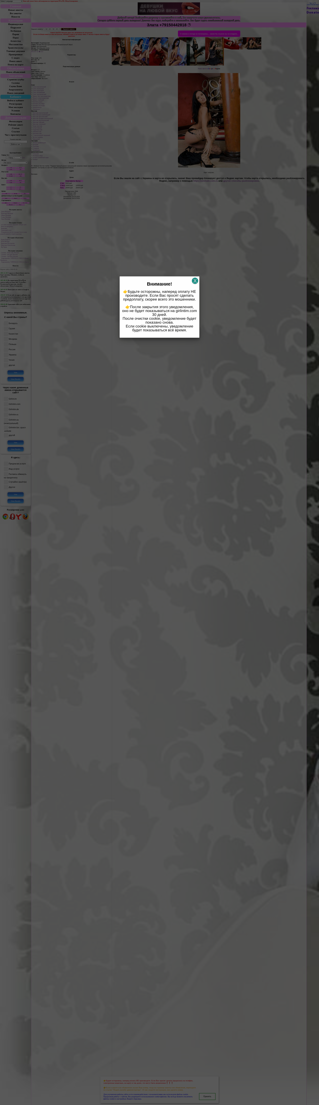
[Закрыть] (195, 281)
